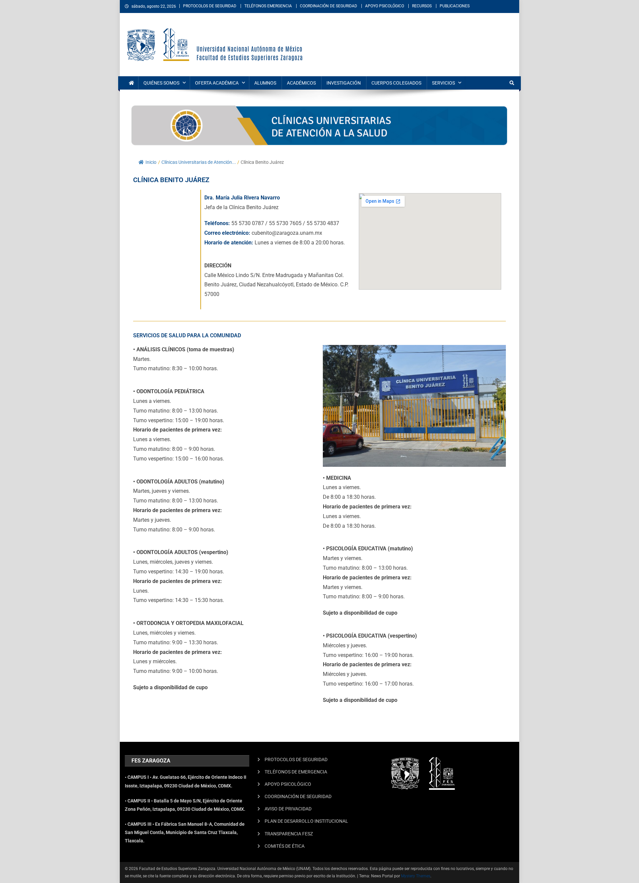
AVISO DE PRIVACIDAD (288, 808)
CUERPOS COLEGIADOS (396, 83)
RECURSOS (422, 6)
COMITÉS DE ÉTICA (285, 846)
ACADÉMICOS (301, 83)
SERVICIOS (443, 83)
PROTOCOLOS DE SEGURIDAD (209, 6)
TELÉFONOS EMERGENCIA (268, 6)
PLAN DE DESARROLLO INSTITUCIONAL (306, 821)
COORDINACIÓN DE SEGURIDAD (328, 6)
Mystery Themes (415, 876)
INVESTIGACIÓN (343, 83)
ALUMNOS (265, 83)
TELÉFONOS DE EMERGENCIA (296, 771)
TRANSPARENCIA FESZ (289, 833)
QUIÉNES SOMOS (161, 83)
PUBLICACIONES (455, 6)
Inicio (150, 162)
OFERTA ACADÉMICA (217, 83)
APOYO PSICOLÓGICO (384, 6)
